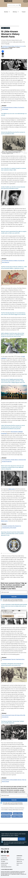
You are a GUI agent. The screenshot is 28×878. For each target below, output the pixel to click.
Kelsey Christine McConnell (18, 46)
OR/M (18, 865)
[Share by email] (3, 56)
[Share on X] (3, 54)
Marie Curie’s (4, 521)
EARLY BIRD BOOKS (4, 859)
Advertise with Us (20, 859)
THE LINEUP (3, 861)
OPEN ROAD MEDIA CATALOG (6, 866)
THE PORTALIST (4, 865)
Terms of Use (19, 861)
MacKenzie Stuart (6, 46)
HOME (2, 28)
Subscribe (25, 1)
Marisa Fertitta (4, 47)
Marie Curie (11, 489)
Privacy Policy (19, 863)
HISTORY (7, 28)
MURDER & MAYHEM (4, 863)
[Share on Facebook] (3, 51)
